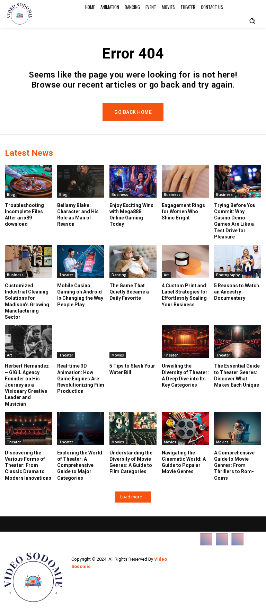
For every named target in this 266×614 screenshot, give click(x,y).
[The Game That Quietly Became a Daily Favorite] (133, 261)
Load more (131, 497)
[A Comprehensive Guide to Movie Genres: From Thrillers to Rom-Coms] (237, 428)
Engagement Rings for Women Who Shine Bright (183, 211)
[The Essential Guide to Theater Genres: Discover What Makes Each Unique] (237, 341)
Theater (66, 274)
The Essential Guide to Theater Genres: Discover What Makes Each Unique (237, 375)
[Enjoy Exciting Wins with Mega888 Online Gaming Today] (133, 181)
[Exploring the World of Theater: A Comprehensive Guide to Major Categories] (80, 428)
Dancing (119, 274)
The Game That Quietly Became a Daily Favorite (129, 292)
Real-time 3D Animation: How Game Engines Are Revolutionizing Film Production (80, 378)
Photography (228, 274)
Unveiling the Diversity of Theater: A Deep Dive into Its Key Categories (185, 375)
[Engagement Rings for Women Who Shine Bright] (185, 181)
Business (120, 194)
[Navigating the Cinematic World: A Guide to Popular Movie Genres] (185, 428)
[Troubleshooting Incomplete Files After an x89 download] (28, 181)
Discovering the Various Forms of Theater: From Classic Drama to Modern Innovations (28, 465)
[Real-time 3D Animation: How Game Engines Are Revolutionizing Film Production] (80, 341)
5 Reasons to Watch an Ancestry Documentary (236, 292)
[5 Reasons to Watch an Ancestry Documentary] (237, 261)
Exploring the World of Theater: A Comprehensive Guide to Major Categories (79, 465)
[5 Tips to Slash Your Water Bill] (133, 341)
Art (166, 274)
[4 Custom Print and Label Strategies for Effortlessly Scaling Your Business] (185, 261)
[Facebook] (206, 539)
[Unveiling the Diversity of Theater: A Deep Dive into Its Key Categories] (185, 341)
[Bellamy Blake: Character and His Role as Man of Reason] (80, 181)
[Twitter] (237, 539)
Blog (11, 194)
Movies (118, 355)
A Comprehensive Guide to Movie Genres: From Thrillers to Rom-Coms (234, 465)
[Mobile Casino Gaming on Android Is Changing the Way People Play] (80, 261)
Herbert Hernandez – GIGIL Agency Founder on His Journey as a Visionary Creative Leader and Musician (27, 384)
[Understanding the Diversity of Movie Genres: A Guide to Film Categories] (133, 428)
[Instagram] (222, 539)
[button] (252, 21)
